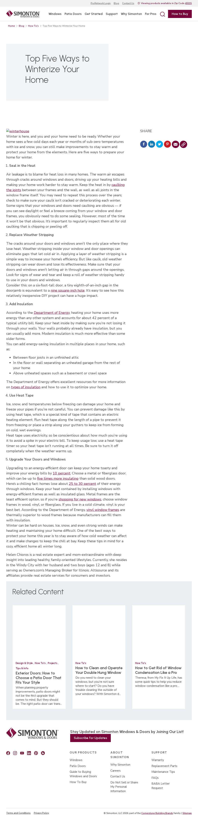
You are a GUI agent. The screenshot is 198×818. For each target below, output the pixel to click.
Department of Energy (52, 312)
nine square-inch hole (67, 290)
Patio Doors (73, 14)
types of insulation (25, 387)
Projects (53, 663)
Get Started (94, 14)
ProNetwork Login (101, 3)
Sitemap (187, 813)
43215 (188, 3)
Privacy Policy (41, 813)
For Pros (150, 14)
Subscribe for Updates (90, 738)
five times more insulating (58, 478)
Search (162, 14)
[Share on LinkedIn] (151, 144)
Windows (55, 14)
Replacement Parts (164, 766)
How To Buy (78, 782)
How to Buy (180, 14)
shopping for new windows (80, 499)
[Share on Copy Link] (183, 144)
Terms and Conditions (18, 813)
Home (11, 25)
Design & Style (24, 663)
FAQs (155, 778)
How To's (33, 25)
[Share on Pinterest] (167, 144)
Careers (115, 771)
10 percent (61, 473)
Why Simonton (131, 14)
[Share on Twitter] (159, 144)
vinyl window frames (102, 509)
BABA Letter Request (160, 786)
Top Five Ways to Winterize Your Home (64, 25)
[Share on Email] (175, 144)
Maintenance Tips (163, 772)
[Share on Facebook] (143, 144)
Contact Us (128, 3)
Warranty (157, 760)
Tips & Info (22, 668)
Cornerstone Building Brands (157, 813)
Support (112, 14)
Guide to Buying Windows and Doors (83, 774)
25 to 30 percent (82, 483)
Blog (116, 3)
